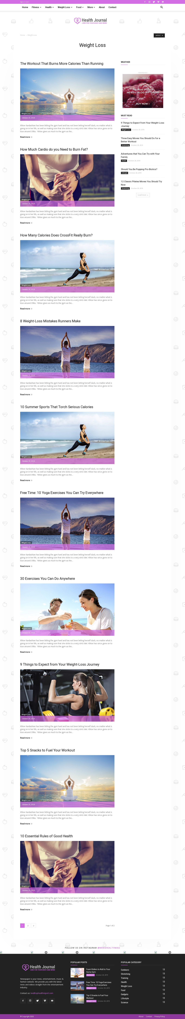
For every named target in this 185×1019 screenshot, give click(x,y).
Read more (25, 137)
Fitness (35, 7)
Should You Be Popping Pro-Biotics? (139, 169)
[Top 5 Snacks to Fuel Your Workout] (67, 781)
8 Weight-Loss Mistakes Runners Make (50, 321)
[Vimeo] (158, 2)
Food (78, 7)
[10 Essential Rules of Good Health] (67, 867)
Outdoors (90, 975)
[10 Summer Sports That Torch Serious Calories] (67, 438)
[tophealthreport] (92, 21)
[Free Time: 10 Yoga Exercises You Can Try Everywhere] (67, 524)
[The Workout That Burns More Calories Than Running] (67, 94)
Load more (142, 195)
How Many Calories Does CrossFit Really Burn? (56, 235)
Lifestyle (124, 173)
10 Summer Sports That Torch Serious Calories (56, 407)
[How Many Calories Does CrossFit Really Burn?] (67, 266)
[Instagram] (149, 2)
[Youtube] (163, 2)
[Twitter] (154, 2)
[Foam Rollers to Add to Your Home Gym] (77, 972)
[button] (161, 7)
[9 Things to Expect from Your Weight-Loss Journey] (67, 695)
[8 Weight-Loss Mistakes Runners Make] (67, 352)
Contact (112, 7)
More (90, 7)
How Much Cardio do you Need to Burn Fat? (54, 149)
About (102, 7)
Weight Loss (64, 7)
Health (48, 7)
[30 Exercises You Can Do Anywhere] (67, 609)
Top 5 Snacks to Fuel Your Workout (47, 750)
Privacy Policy (160, 1016)
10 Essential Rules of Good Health (46, 836)
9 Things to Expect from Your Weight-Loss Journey (59, 664)
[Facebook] (145, 2)
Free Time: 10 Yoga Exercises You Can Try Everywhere (61, 493)
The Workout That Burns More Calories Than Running (61, 64)
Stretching (125, 145)
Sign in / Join (24, 2)
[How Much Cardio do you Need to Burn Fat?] (67, 180)
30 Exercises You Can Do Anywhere (47, 579)
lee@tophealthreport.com (42, 993)
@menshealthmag (109, 947)
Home (25, 7)
